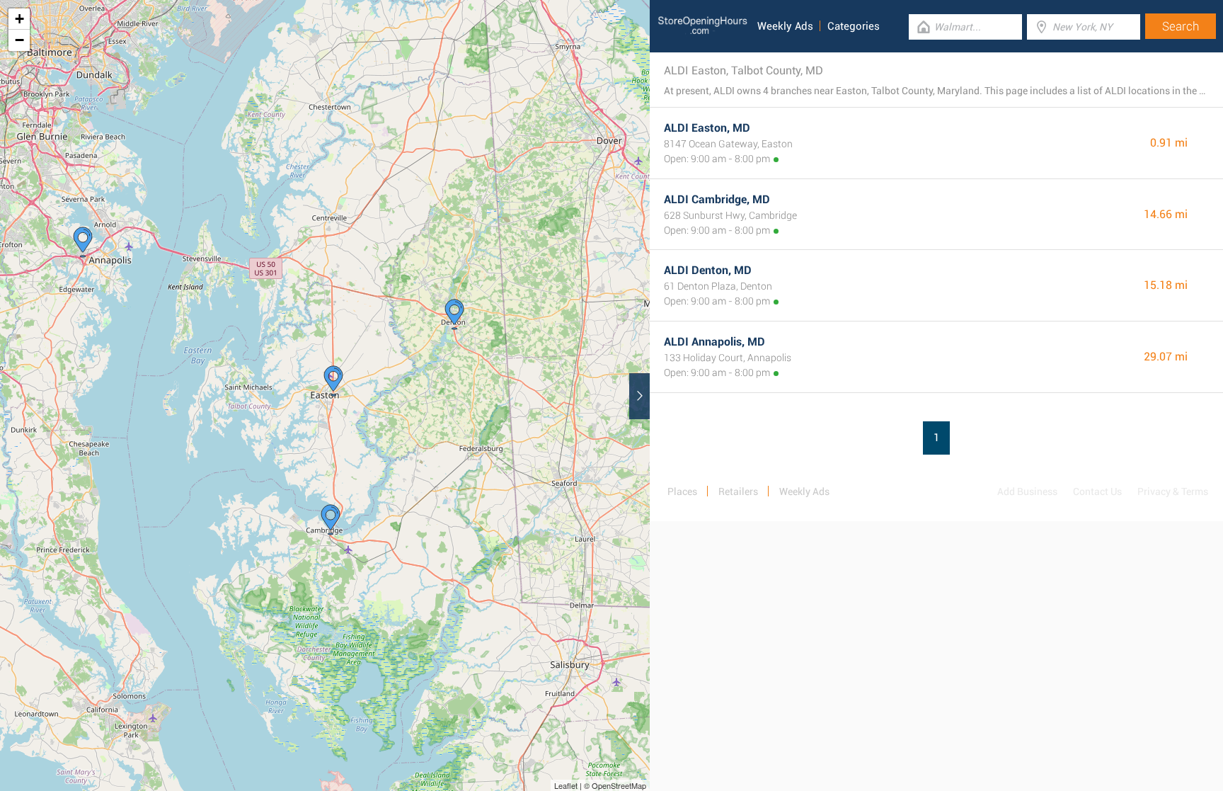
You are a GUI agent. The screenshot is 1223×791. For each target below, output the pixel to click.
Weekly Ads (785, 26)
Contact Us (1097, 491)
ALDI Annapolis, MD (714, 341)
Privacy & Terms (1172, 491)
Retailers (738, 491)
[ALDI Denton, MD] (454, 314)
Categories (853, 26)
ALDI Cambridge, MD (717, 199)
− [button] (19, 40)
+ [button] (19, 19)
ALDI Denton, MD (708, 270)
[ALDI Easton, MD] (333, 381)
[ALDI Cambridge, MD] (330, 519)
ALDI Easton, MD (707, 128)
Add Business (1027, 491)
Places (682, 491)
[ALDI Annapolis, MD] (82, 242)
